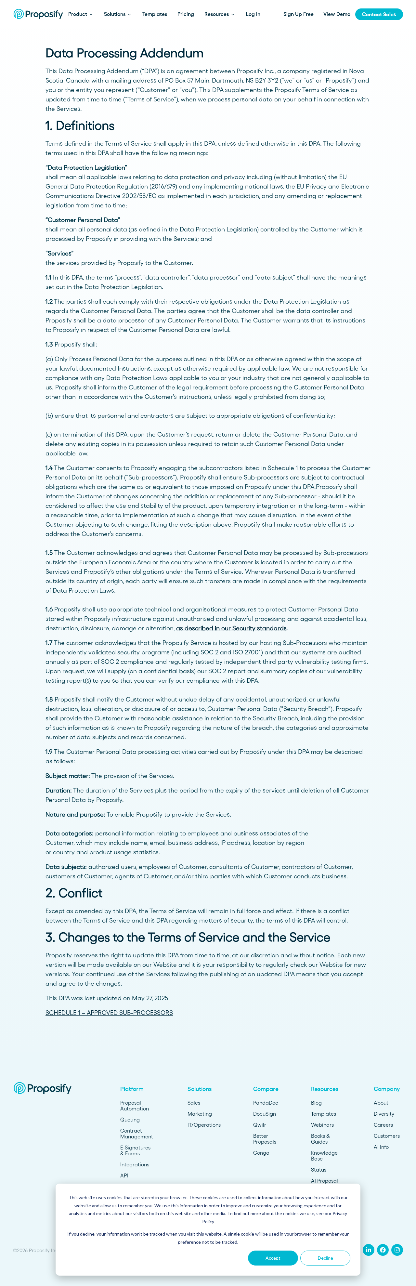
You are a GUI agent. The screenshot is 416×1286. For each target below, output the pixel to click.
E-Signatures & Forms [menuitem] (135, 1150)
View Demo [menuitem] (336, 14)
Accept (273, 1258)
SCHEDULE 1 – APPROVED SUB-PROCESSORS (109, 1012)
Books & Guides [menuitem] (320, 1139)
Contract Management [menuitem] (136, 1133)
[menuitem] (368, 1250)
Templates (154, 14)
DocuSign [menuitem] (264, 1114)
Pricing (185, 14)
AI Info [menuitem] (381, 1147)
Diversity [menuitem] (384, 1114)
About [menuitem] (381, 1103)
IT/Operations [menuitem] (204, 1125)
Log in (253, 14)
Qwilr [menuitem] (259, 1125)
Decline (325, 1258)
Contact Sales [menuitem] (379, 14)
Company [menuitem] (387, 1089)
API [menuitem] (124, 1175)
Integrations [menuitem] (134, 1164)
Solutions (115, 14)
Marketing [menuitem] (200, 1114)
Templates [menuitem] (323, 1114)
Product (78, 14)
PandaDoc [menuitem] (265, 1103)
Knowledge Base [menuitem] (324, 1155)
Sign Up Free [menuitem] (298, 14)
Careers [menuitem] (383, 1125)
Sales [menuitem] (194, 1103)
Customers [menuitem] (387, 1136)
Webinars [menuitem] (322, 1125)
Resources (217, 14)
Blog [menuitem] (316, 1103)
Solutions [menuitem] (200, 1089)
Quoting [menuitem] (130, 1119)
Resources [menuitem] (324, 1089)
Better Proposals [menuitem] (264, 1139)
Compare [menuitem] (266, 1089)
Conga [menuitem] (261, 1153)
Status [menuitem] (318, 1170)
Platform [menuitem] (132, 1089)
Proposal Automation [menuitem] (134, 1105)
